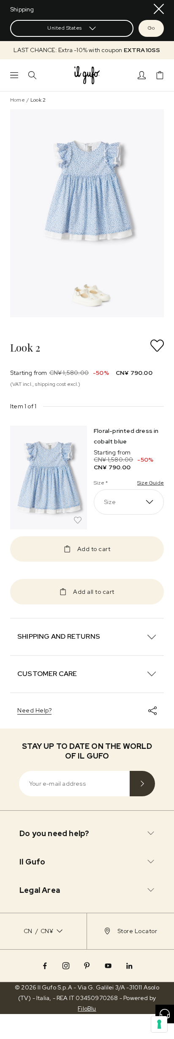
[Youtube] (108, 965)
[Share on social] (152, 711)
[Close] (159, 9)
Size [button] (110, 502)
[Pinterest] (87, 965)
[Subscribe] (142, 783)
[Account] (142, 75)
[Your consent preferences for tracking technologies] (159, 1024)
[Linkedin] (129, 965)
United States (64, 28)
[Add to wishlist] (157, 345)
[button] (87, 50)
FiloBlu (87, 1008)
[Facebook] (44, 965)
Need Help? (34, 710)
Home (17, 100)
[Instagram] (65, 965)
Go (151, 28)
